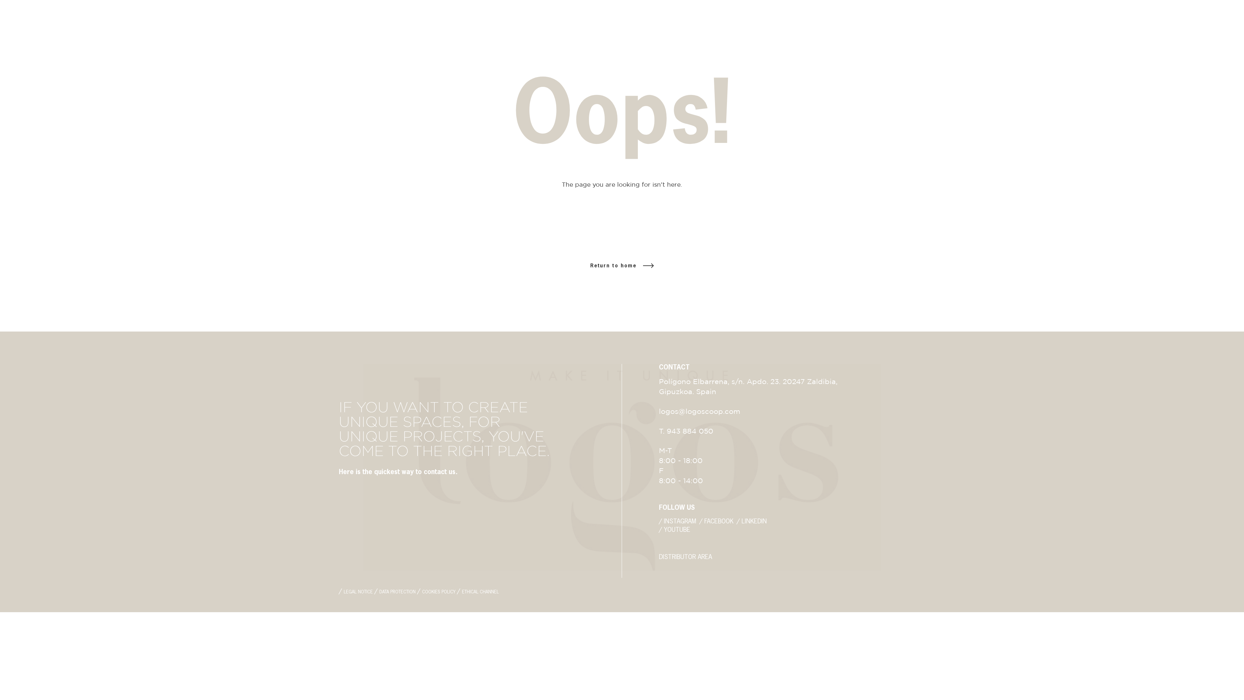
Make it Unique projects (1103, 53)
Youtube (134, 21)
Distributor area (1185, 36)
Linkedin (106, 21)
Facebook (77, 21)
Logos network (1183, 44)
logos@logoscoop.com (1187, 21)
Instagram (46, 21)
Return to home (613, 265)
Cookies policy (438, 592)
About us (1079, 44)
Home (1073, 36)
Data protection (397, 592)
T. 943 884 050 (1085, 21)
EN (1162, 54)
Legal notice (358, 592)
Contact (1078, 61)
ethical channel (480, 592)
